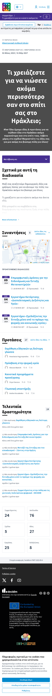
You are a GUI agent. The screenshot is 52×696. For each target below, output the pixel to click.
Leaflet (34, 262)
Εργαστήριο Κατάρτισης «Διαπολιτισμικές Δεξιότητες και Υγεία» (21, 462)
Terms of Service (9, 568)
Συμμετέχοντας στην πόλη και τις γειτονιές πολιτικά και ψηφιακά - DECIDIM (26, 491)
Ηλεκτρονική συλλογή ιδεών (15, 43)
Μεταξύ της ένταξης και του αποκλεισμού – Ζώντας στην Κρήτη (23, 449)
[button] (10, 219)
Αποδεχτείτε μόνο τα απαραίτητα (26, 685)
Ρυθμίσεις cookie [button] (8, 574)
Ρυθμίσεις (26, 690)
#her (6, 129)
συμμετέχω (7, 15)
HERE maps (44, 262)
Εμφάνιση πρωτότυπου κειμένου (19, 25)
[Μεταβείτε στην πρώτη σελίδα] (7, 7)
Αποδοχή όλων (26, 680)
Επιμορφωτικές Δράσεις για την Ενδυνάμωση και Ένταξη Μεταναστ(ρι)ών (25, 435)
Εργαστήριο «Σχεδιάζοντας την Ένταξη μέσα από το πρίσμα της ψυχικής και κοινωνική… (24, 477)
